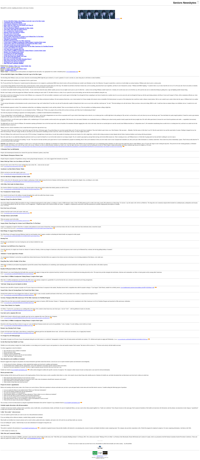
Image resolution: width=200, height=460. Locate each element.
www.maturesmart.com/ (72, 71)
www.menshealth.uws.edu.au (34, 438)
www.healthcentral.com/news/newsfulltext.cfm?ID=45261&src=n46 (137, 287)
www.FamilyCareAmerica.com (19, 369)
